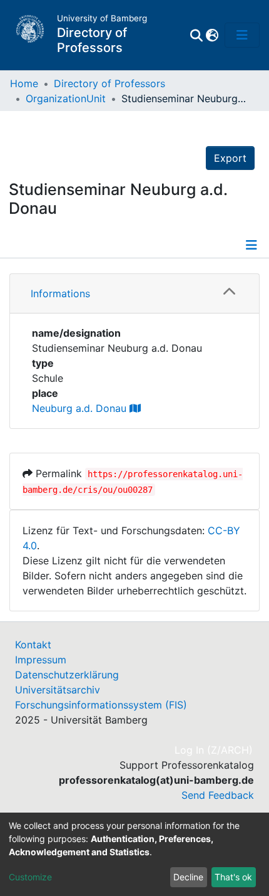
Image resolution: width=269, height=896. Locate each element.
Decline (188, 877)
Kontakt (33, 644)
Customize (30, 877)
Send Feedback (217, 795)
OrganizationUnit (66, 98)
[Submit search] (196, 35)
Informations (60, 293)
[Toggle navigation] (242, 35)
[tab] (134, 294)
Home (24, 83)
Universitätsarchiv (57, 689)
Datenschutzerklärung (67, 674)
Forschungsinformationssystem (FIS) (101, 704)
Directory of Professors (109, 83)
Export (230, 158)
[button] (212, 35)
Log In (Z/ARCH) (214, 750)
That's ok (233, 877)
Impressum (40, 659)
